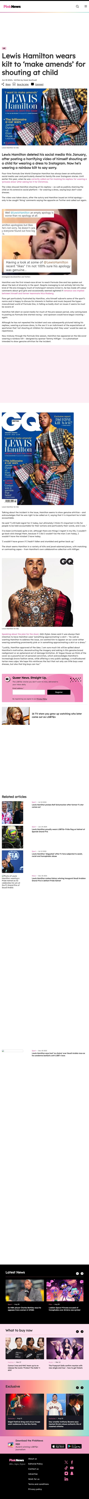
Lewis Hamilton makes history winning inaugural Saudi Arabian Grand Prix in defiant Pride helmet (59, 879)
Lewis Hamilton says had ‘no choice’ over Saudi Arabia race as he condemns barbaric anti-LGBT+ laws (58, 1054)
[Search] (77, 6)
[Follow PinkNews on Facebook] (72, 1463)
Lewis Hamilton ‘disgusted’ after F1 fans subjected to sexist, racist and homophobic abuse (57, 855)
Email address (21, 688)
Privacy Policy (42, 699)
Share (8, 84)
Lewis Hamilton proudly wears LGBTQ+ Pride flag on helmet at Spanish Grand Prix (58, 830)
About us (32, 1458)
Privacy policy (35, 1489)
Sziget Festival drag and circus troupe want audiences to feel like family (24, 1423)
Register (59, 692)
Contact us (33, 1469)
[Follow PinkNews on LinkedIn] (66, 1479)
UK (4, 48)
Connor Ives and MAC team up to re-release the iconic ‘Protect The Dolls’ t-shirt (24, 1367)
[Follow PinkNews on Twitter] (66, 1463)
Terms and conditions (38, 1484)
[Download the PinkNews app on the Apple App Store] (58, 1446)
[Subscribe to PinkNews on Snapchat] (72, 1474)
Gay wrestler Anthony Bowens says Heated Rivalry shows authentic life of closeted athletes (65, 1424)
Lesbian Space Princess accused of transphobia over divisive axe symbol (64, 1309)
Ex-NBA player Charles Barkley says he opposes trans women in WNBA (24, 1309)
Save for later (23, 84)
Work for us (33, 1479)
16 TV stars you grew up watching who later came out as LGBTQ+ (57, 715)
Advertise (33, 1474)
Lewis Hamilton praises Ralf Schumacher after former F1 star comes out (58, 806)
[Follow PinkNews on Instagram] (66, 1474)
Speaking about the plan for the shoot (20, 634)
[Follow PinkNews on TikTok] (66, 1468)
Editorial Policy (35, 1464)
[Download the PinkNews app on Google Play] (74, 1446)
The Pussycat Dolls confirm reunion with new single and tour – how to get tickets (66, 1366)
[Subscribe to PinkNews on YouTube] (72, 1468)
